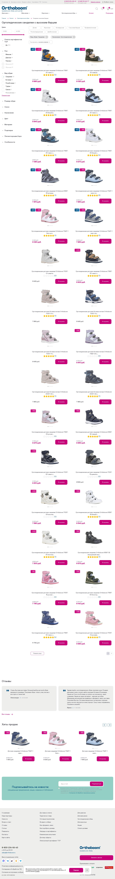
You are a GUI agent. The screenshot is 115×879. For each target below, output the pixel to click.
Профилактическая (90, 27)
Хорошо (76, 870)
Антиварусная (60, 27)
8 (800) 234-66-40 (70, 1)
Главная (4, 18)
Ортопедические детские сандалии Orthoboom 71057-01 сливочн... (50, 272)
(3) (99, 195)
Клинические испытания (48, 834)
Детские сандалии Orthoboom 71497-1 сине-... (94, 752)
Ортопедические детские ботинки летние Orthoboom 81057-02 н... (94, 393)
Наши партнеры (7, 816)
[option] (49, 55)
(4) (55, 75)
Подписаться (96, 784)
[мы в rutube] (12, 861)
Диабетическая (52, 32)
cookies (37, 871)
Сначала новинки (43, 42)
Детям (35, 27)
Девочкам (5, 13)
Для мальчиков (82, 816)
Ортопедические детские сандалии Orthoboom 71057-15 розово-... (50, 593)
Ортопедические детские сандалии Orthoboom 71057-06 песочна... (50, 513)
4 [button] (51, 185)
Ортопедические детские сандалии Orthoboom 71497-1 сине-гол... (93, 192)
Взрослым (45, 13)
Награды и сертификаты (48, 831)
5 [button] (52, 185)
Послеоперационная (37, 32)
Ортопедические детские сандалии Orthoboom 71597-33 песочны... (50, 553)
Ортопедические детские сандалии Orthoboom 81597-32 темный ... (94, 433)
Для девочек (82, 813)
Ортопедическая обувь (68, 13)
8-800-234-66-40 (10, 847)
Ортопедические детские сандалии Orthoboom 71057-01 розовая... (94, 634)
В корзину (61, 80)
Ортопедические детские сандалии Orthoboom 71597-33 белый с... (94, 152)
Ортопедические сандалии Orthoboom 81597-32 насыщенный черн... (94, 553)
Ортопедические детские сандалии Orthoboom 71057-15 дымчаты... (94, 473)
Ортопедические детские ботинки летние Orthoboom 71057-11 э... (94, 312)
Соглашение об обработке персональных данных (82, 793)
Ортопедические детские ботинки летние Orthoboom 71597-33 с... (94, 352)
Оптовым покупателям (47, 819)
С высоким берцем (74, 27)
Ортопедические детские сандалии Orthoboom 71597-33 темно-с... (50, 71)
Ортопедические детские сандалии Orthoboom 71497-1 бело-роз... (49, 232)
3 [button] (50, 185)
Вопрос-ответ (6, 822)
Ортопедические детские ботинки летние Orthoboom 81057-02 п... (50, 393)
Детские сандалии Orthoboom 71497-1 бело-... (57, 752)
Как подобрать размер (47, 828)
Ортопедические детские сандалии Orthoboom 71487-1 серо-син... (93, 232)
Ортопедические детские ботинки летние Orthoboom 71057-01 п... (50, 312)
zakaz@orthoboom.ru (8, 852)
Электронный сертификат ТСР (50, 840)
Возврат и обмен (45, 822)
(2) (55, 115)
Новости (5, 819)
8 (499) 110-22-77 (83, 1)
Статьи (4, 828)
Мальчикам (24, 13)
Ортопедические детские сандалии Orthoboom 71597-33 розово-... (50, 433)
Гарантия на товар (46, 816)
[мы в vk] (7, 861)
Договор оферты (45, 837)
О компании (6, 813)
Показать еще (37, 653)
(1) (99, 75)
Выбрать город (108, 2)
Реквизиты (5, 831)
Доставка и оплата (46, 813)
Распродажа (109, 13)
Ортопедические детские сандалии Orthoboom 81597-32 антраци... (50, 192)
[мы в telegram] (20, 861)
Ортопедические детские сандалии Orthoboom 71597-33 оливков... (94, 71)
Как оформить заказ (46, 825)
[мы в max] (3, 861)
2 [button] (57, 748)
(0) (55, 276)
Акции (80, 825)
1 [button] (48, 185)
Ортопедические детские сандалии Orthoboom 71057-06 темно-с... (50, 473)
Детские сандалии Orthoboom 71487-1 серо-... (20, 752)
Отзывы (4, 825)
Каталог (91, 13)
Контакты (5, 834)
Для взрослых (82, 822)
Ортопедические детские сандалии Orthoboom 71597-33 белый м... (50, 111)
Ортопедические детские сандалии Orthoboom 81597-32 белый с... (94, 513)
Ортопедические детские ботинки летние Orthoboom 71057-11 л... (50, 352)
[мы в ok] (16, 861)
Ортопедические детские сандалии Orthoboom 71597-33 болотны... (94, 593)
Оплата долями (83, 828)
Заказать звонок (95, 2)
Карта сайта (6, 837)
